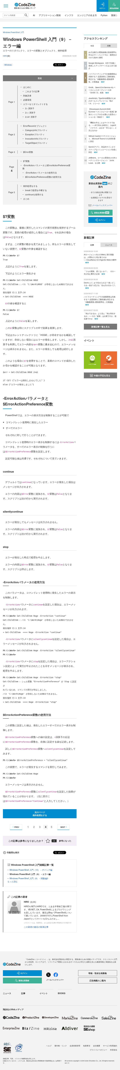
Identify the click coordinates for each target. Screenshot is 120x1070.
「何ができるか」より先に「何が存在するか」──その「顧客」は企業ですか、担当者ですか (100, 316)
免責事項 (86, 1045)
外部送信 (113, 1049)
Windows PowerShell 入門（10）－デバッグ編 (31, 869)
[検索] (26, 15)
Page (11, 101)
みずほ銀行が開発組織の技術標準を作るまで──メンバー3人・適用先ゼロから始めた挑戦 (103, 55)
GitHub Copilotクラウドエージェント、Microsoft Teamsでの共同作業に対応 (102, 138)
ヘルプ (49, 1045)
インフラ (69, 15)
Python (104, 15)
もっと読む (12, 881)
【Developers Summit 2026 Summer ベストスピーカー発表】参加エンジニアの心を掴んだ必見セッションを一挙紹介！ (103, 113)
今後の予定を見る (102, 375)
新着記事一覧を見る (100, 326)
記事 (92, 245)
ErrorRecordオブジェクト (35, 125)
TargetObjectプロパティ (36, 142)
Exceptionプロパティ (34, 134)
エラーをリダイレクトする (35, 104)
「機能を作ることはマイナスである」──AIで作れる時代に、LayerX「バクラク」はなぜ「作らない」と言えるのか (103, 126)
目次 (40, 78)
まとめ (26, 198)
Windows (8, 64)
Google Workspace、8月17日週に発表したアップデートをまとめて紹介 (103, 65)
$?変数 (26, 161)
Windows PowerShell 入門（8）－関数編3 (29, 878)
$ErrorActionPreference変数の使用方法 (43, 176)
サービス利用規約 (110, 1045)
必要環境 (27, 99)
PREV (16, 827)
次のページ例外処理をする (40, 814)
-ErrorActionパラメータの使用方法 (41, 172)
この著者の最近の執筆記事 (36, 926)
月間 (108, 45)
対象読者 (27, 95)
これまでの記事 (32, 91)
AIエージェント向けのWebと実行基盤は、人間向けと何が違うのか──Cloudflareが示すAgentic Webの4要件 (100, 257)
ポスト (60, 64)
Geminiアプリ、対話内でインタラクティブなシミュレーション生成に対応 (103, 149)
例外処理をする (30, 185)
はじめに (27, 87)
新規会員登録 (101, 212)
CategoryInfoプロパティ (36, 130)
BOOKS (61, 993)
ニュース (108, 245)
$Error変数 (28, 151)
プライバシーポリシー (98, 1049)
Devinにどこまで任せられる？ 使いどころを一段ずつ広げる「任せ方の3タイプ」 (100, 283)
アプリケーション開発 (50, 15)
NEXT (62, 827)
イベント (44, 993)
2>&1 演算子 (31, 116)
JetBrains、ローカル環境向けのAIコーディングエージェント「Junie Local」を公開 (103, 160)
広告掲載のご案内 (97, 980)
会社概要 (96, 1045)
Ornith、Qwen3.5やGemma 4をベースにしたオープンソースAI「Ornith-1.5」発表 (102, 90)
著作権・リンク (60, 1045)
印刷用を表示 (13, 852)
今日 (92, 45)
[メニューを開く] (6, 6)
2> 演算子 (29, 108)
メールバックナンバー (102, 205)
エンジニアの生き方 (87, 15)
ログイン (102, 220)
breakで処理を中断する (36, 190)
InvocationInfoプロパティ (36, 138)
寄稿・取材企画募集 (97, 973)
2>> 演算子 (30, 112)
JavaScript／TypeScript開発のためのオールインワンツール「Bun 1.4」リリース (102, 101)
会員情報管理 (75, 1045)
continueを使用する (34, 194)
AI (34, 15)
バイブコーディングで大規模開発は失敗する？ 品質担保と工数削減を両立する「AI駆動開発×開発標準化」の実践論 (103, 78)
